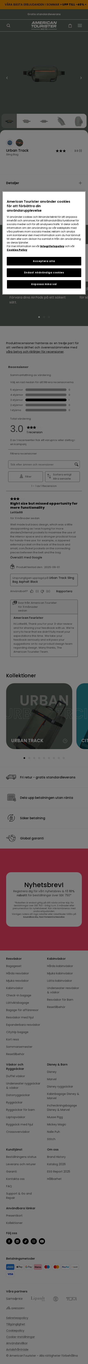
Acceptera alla (44, 261)
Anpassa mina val (44, 284)
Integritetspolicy (52, 246)
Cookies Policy (17, 250)
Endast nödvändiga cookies (44, 272)
